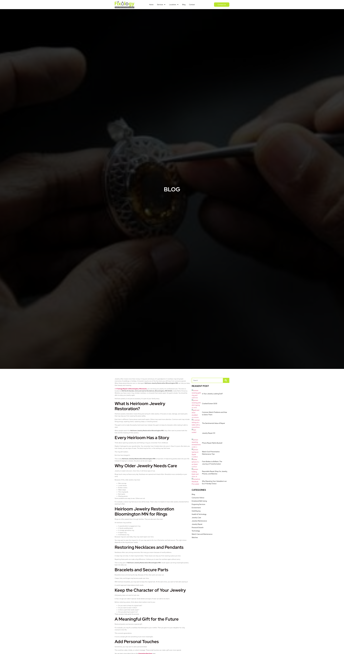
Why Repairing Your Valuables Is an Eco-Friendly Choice (214, 482)
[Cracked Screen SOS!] (196, 403)
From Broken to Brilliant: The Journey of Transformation (212, 462)
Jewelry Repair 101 (208, 433)
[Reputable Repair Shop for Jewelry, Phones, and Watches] (196, 472)
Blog (183, 4)
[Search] (226, 380)
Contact (192, 4)
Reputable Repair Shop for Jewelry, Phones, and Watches (214, 472)
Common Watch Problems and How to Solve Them (214, 413)
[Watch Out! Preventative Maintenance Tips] (196, 452)
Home (151, 4)
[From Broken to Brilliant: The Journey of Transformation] (196, 462)
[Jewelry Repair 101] (196, 433)
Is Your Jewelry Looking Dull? (212, 394)
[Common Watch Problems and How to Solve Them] (196, 413)
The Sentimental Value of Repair (213, 423)
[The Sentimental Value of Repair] (196, 423)
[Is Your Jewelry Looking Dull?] (196, 393)
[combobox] (207, 380)
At (131, 389)
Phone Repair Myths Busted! (212, 443)
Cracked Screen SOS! (209, 403)
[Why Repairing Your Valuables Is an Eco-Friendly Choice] (196, 482)
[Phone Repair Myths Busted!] (196, 442)
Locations (172, 4)
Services (160, 4)
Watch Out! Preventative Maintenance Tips (211, 453)
